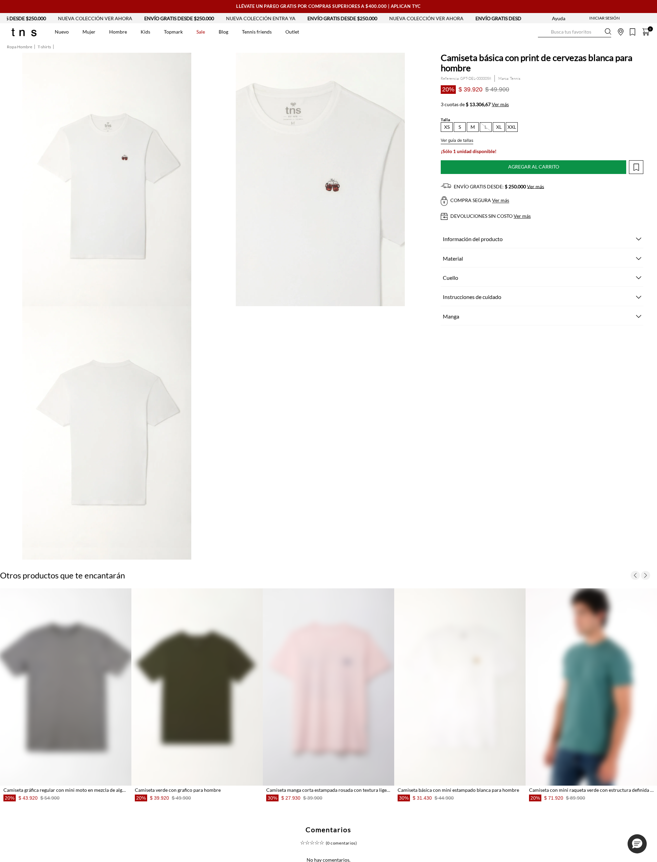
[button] (447, 127)
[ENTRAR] (591, 18)
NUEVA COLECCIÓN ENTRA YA (168, 18)
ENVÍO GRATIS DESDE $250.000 (86, 18)
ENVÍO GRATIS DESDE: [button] (498, 186)
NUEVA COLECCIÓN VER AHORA (334, 18)
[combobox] (574, 31)
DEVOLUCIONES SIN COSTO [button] (490, 216)
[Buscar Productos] (543, 31)
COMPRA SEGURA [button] (479, 200)
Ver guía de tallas (457, 140)
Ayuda (558, 18)
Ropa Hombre (19, 47)
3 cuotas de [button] (475, 104)
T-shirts (44, 47)
